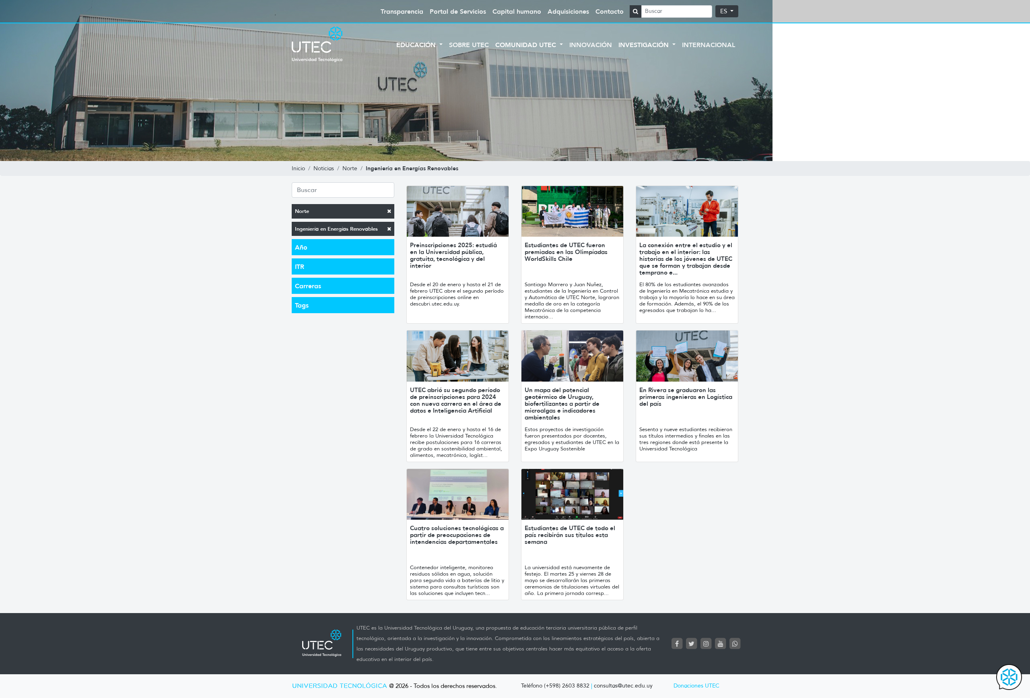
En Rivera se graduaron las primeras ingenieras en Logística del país (685, 396)
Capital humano (516, 11)
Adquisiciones (568, 11)
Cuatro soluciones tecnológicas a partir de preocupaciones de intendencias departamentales (457, 534)
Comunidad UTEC (526, 45)
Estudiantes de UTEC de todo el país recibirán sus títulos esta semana (570, 534)
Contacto (609, 11)
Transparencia (402, 11)
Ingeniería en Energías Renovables (336, 228)
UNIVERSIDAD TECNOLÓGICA (339, 686)
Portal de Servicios (458, 11)
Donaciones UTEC (696, 685)
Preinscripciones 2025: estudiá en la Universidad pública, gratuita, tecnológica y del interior (453, 255)
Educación (417, 45)
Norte (302, 211)
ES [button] (724, 11)
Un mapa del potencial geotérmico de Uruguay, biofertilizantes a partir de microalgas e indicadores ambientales (562, 403)
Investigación (644, 45)
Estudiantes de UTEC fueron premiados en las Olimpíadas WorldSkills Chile (566, 251)
